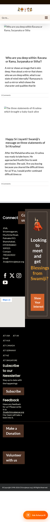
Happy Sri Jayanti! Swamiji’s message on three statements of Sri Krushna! (25, 142)
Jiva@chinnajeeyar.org (13, 412)
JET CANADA (9, 345)
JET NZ (6, 355)
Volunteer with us (13, 457)
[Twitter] (12, 275)
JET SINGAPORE (10, 360)
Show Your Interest (38, 302)
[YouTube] (5, 282)
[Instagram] (18, 275)
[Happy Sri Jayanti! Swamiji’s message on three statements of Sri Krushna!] (25, 120)
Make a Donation (13, 430)
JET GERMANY (9, 350)
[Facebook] (5, 275)
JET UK (16, 335)
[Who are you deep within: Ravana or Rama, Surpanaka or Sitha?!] (25, 39)
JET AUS (6, 340)
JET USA (6, 335)
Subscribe (13, 391)
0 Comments (6, 95)
